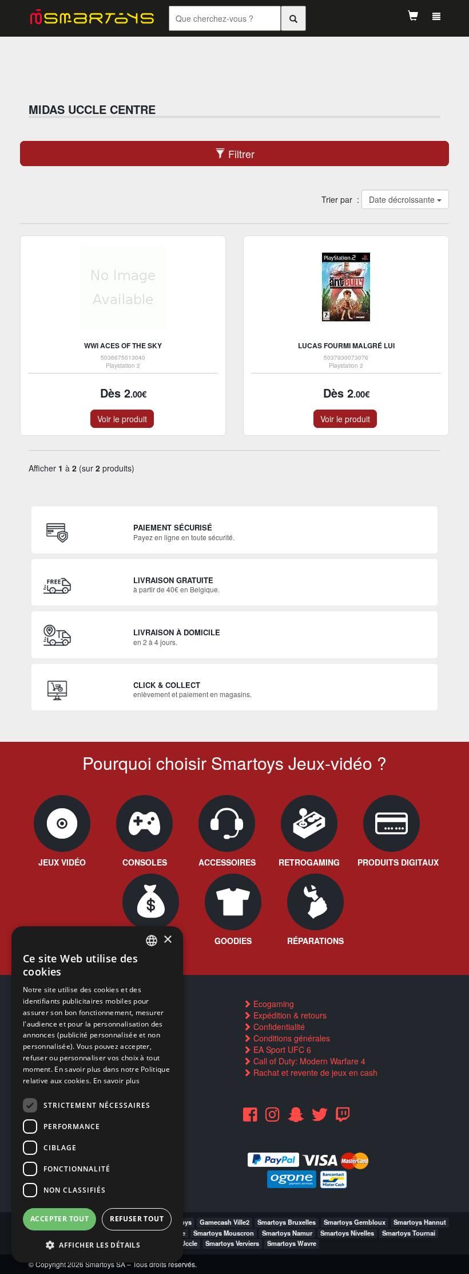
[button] (97, 1244)
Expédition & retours (289, 1015)
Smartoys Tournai (408, 1232)
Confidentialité (278, 1026)
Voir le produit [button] (122, 418)
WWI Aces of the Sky (123, 345)
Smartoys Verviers (232, 1243)
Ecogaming (272, 1003)
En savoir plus (116, 1081)
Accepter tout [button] (59, 1219)
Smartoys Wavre (291, 1243)
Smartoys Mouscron (223, 1232)
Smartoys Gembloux (354, 1221)
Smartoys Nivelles (347, 1232)
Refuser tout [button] (137, 1219)
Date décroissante (402, 199)
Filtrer (240, 153)
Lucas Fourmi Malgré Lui (346, 345)
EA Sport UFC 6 (281, 1049)
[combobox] (151, 940)
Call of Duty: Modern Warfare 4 (308, 1061)
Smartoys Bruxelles (286, 1221)
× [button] (167, 939)
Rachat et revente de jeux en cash (314, 1072)
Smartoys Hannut (420, 1221)
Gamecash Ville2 (224, 1221)
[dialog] (97, 1094)
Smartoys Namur (287, 1232)
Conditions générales (290, 1038)
